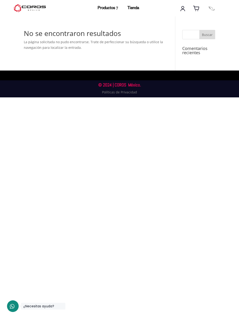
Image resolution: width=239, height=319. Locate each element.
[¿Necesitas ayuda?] (13, 306)
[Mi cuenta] (182, 8)
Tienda (133, 8)
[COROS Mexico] (211, 8)
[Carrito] (196, 8)
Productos (106, 8)
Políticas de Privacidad (119, 92)
